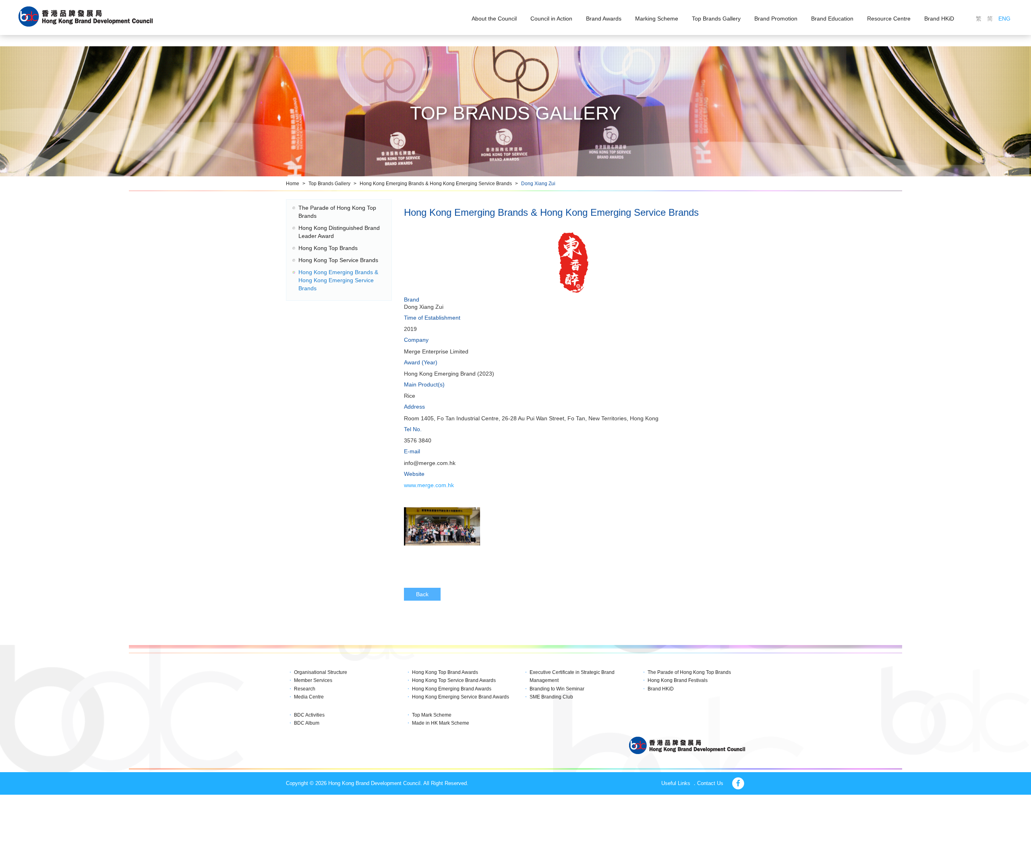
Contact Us (710, 783)
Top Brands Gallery (716, 18)
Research (304, 689)
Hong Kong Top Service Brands (338, 260)
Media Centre (309, 697)
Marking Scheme (656, 18)
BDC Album (306, 723)
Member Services (313, 680)
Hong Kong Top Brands (328, 248)
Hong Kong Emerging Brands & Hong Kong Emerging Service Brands (436, 183)
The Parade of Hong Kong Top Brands (689, 672)
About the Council (494, 18)
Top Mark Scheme (431, 715)
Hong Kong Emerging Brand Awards (451, 689)
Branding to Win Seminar (557, 689)
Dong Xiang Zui (538, 183)
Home (292, 183)
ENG (1004, 18)
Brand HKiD (939, 18)
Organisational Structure (320, 672)
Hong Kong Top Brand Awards (445, 672)
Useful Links (675, 783)
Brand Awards (603, 18)
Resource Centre (889, 18)
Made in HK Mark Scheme (440, 723)
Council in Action (551, 18)
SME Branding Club (551, 697)
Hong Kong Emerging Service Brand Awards (460, 697)
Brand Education (832, 18)
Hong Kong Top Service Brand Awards (454, 680)
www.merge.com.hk (429, 485)
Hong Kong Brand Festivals (678, 680)
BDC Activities (309, 715)
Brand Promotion (775, 18)
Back (422, 594)
